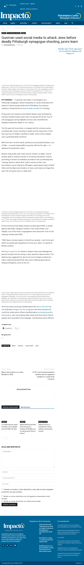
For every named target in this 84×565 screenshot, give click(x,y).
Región (23, 33)
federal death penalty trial (32, 108)
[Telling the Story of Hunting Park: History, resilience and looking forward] (46, 417)
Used (36, 345)
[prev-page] (3, 437)
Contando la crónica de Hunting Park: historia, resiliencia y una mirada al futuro (69, 555)
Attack (13, 345)
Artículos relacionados (10, 407)
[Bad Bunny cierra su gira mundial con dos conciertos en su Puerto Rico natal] (33, 548)
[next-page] (6, 437)
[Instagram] (78, 6)
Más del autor (25, 407)
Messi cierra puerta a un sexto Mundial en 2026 (12, 373)
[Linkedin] (81, 6)
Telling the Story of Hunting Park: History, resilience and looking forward (70, 549)
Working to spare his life (11, 251)
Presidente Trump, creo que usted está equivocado (46, 539)
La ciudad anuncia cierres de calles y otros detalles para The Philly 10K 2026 (10, 427)
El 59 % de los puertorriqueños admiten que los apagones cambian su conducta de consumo (43, 375)
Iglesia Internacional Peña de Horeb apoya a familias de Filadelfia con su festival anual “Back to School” (28, 429)
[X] (9, 50)
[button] (72, 23)
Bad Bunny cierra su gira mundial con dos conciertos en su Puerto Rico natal (46, 548)
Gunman (20, 345)
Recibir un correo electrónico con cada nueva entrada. (22, 501)
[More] (29, 50)
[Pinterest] (14, 50)
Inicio (3, 28)
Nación (9, 28)
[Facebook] (75, 6)
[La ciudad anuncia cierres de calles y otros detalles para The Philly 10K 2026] (10, 417)
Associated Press (9, 45)
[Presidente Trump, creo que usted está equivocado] (33, 540)
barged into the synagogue (23, 309)
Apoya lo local (43, 422)
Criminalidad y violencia (20, 28)
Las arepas (61, 537)
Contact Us (79, 563)
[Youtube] (15, 545)
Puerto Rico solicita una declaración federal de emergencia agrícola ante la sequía (69, 542)
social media (29, 345)
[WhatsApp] (19, 50)
